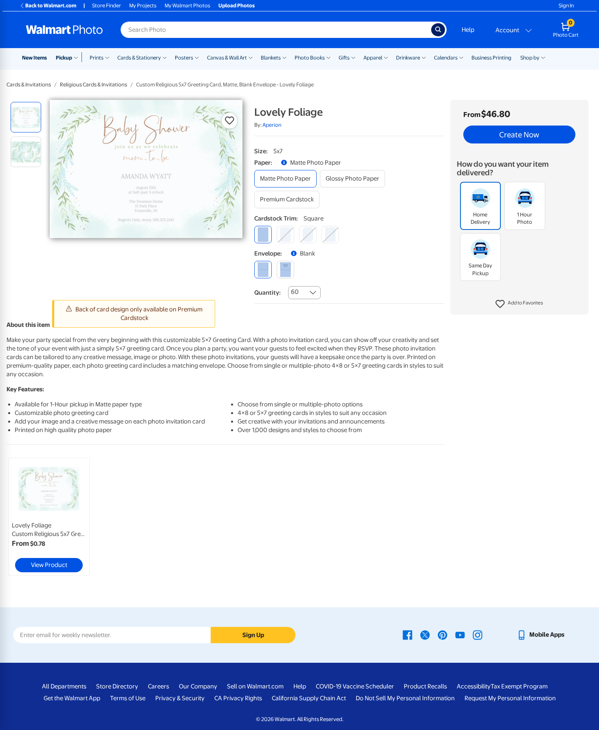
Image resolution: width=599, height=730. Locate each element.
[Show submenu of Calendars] (461, 57)
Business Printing (491, 58)
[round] (285, 234)
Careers (158, 686)
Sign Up (253, 635)
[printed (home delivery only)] (285, 269)
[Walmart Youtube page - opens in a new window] (460, 634)
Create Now (519, 134)
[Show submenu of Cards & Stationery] (164, 57)
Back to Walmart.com (50, 5)
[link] (49, 517)
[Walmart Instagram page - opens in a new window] (477, 634)
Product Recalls (425, 686)
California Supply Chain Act (309, 698)
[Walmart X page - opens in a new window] (425, 634)
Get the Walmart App (72, 698)
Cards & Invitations (29, 85)
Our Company (198, 686)
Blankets (271, 58)
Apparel (372, 58)
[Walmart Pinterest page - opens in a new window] (442, 634)
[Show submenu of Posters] (196, 57)
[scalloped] (330, 234)
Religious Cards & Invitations (93, 85)
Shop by (530, 58)
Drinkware (408, 58)
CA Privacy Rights (238, 698)
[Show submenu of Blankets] (284, 57)
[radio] (26, 117)
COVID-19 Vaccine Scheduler (355, 686)
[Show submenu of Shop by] (543, 57)
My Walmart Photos (187, 5)
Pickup (64, 58)
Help (468, 29)
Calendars (446, 58)
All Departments (64, 686)
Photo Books (310, 58)
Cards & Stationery (139, 58)
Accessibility (474, 686)
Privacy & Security (180, 698)
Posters (184, 58)
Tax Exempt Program (519, 686)
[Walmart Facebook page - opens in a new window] (407, 634)
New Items (34, 58)
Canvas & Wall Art (227, 58)
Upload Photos (236, 5)
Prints (97, 58)
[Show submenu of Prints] (107, 57)
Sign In (566, 5)
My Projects (142, 5)
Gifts (344, 58)
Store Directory (117, 686)
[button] (519, 304)
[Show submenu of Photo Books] (328, 57)
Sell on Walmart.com (255, 686)
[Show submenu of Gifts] (353, 57)
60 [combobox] (295, 292)
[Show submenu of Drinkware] (423, 57)
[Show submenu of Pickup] (77, 57)
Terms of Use (127, 698)
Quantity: (267, 292)
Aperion (272, 125)
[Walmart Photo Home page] (64, 29)
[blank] (263, 269)
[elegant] (308, 234)
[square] (263, 234)
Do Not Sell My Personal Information (405, 698)
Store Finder (106, 5)
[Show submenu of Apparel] (385, 57)
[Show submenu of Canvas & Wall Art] (250, 57)
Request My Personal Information (510, 698)
